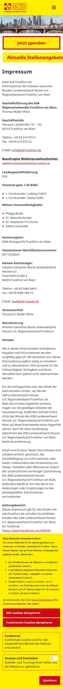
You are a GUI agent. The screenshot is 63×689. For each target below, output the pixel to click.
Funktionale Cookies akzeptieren (29, 622)
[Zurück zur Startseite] (15, 7)
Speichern (50, 680)
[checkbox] (54, 658)
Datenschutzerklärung (42, 600)
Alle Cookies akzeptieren (23, 613)
